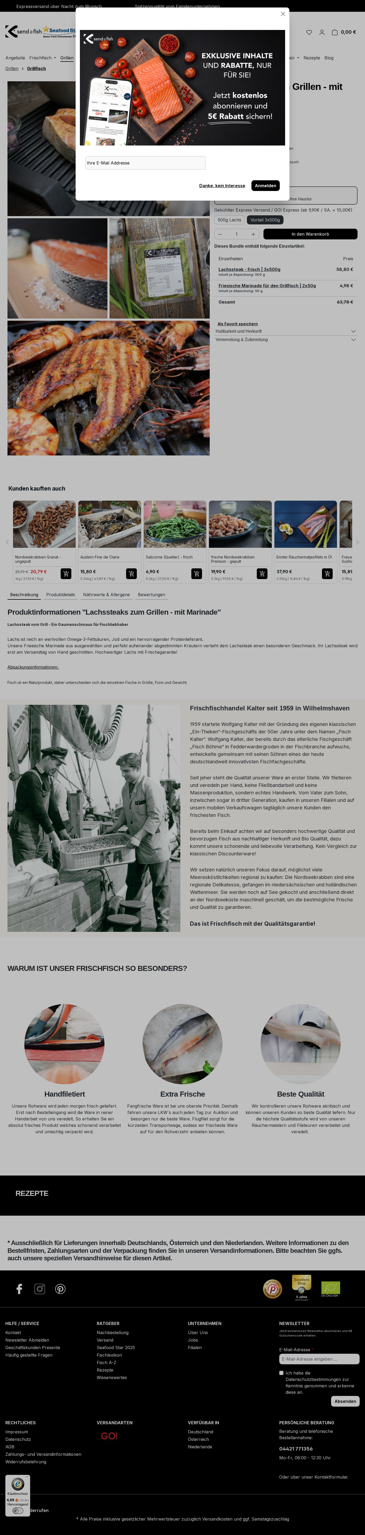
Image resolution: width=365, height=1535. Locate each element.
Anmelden (265, 185)
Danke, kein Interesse (222, 185)
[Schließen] (283, 14)
